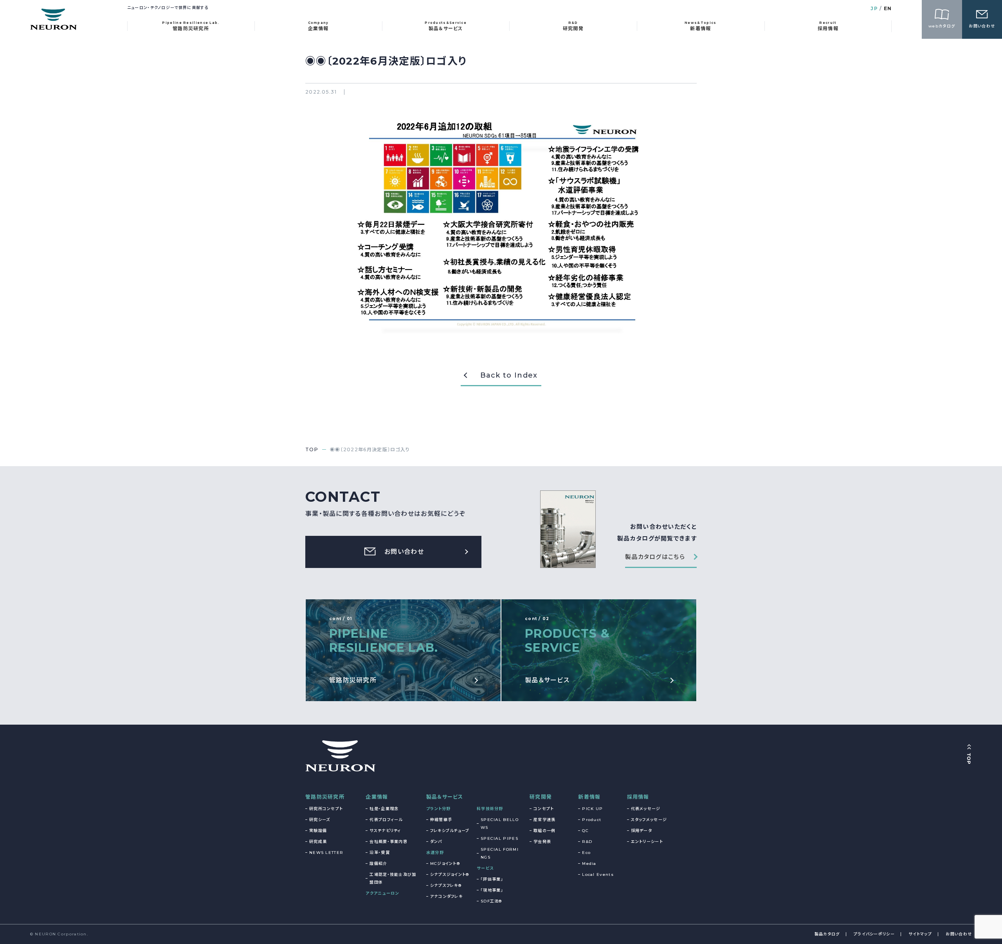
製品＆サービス (444, 797)
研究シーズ (319, 819)
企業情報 (377, 797)
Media (589, 863)
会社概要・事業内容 (388, 841)
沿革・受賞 (379, 852)
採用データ (641, 830)
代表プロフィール (385, 819)
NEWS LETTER (326, 852)
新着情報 (589, 797)
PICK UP (592, 808)
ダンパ (436, 841)
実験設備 (318, 830)
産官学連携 (544, 819)
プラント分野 (438, 808)
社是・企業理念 (383, 808)
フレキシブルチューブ (450, 830)
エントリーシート (647, 841)
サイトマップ (920, 934)
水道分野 (435, 852)
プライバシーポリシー (874, 934)
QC (585, 830)
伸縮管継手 (441, 819)
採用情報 (638, 797)
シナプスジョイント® (449, 874)
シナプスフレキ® (445, 885)
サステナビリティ (385, 830)
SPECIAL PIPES (499, 838)
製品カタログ (827, 934)
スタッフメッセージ (649, 819)
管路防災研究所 (324, 797)
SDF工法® (491, 901)
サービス (485, 868)
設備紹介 (378, 863)
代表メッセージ (646, 808)
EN (888, 8)
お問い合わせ (959, 934)
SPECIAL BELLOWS (500, 823)
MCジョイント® (445, 863)
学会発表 (542, 841)
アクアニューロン (382, 893)
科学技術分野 (490, 808)
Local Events (598, 874)
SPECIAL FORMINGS (500, 853)
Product (591, 819)
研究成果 (318, 841)
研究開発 (541, 797)
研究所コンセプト (326, 808)
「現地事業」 (492, 890)
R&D (587, 841)
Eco (586, 852)
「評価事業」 (492, 879)
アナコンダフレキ (446, 896)
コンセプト (543, 808)
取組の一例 (544, 830)
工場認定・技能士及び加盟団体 (392, 878)
